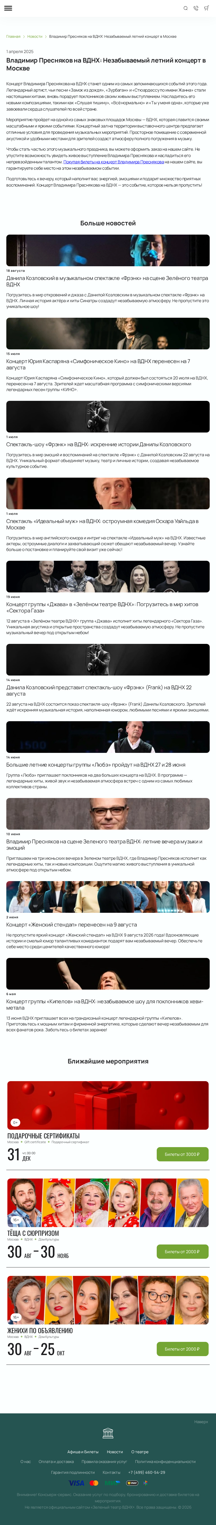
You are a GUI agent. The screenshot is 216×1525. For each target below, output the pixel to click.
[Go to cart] (206, 8)
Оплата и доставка (56, 1461)
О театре (140, 1452)
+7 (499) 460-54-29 (146, 1472)
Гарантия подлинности (73, 1472)
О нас (26, 1461)
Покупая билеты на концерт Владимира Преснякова (113, 162)
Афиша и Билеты (83, 1452)
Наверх (201, 1421)
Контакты (111, 1472)
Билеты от (182, 1154)
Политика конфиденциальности (165, 1461)
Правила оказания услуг (104, 1461)
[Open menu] (8, 8)
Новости (115, 1452)
